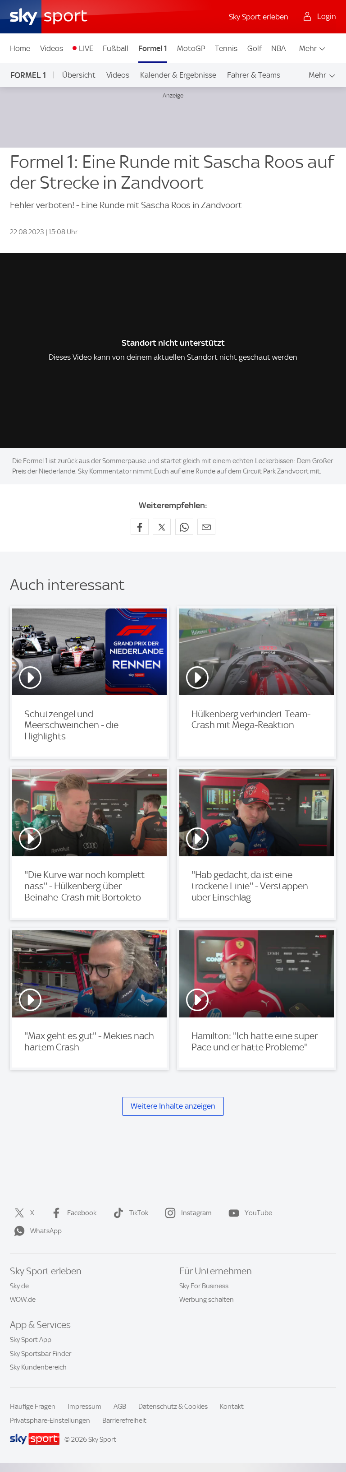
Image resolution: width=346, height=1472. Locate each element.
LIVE (86, 48)
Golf (254, 48)
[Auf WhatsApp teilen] (184, 527)
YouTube (258, 1213)
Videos (51, 48)
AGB (120, 1406)
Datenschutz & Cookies (173, 1406)
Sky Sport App (30, 1340)
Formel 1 (152, 48)
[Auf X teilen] (162, 527)
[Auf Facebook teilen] (140, 527)
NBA (278, 48)
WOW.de (23, 1300)
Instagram (196, 1213)
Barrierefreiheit (124, 1420)
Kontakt (232, 1406)
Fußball (115, 48)
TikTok (138, 1213)
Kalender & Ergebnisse (178, 74)
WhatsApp (46, 1231)
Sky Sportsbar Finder (40, 1354)
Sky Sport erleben (258, 16)
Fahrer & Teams (253, 74)
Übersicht (79, 74)
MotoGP (191, 48)
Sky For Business (203, 1286)
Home (20, 48)
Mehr (308, 48)
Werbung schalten (206, 1300)
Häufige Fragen (32, 1406)
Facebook (81, 1213)
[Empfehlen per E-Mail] (206, 527)
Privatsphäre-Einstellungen (50, 1420)
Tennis (226, 48)
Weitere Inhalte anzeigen (173, 1106)
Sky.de (19, 1286)
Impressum (84, 1406)
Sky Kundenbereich (38, 1367)
